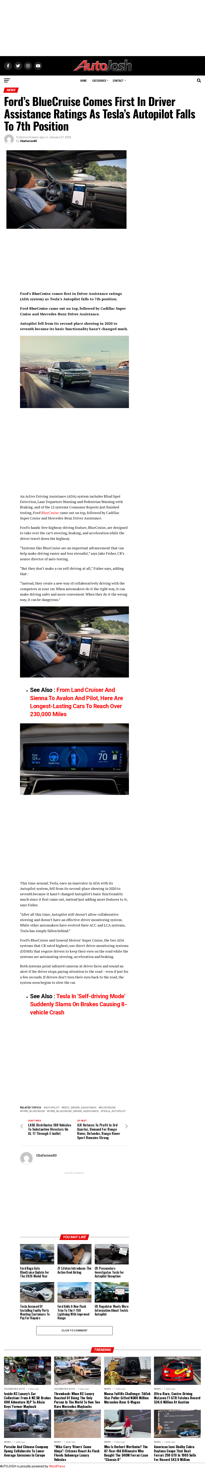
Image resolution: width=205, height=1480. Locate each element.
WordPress (57, 1466)
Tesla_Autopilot (114, 1111)
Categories (99, 80)
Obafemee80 (28, 141)
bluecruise (108, 1107)
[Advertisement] (102, 28)
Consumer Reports (84, 507)
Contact (118, 80)
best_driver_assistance (79, 1107)
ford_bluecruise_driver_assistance (73, 1111)
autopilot (52, 1107)
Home (83, 80)
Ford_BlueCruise (33, 1111)
